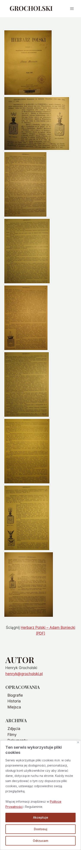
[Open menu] (72, 8)
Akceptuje (40, 817)
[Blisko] (78, 742)
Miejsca (14, 707)
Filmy (12, 735)
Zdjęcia (14, 729)
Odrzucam (40, 840)
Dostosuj (40, 829)
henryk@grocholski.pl (24, 674)
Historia (14, 701)
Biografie (15, 695)
